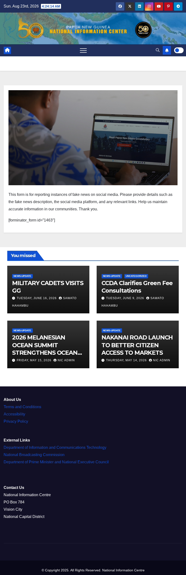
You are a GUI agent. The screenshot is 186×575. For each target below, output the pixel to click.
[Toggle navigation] (83, 50)
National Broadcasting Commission (34, 455)
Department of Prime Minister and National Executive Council (56, 462)
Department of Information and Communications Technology (55, 447)
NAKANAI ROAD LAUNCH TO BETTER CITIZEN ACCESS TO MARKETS (137, 345)
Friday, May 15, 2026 (34, 360)
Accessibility (14, 414)
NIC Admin (66, 360)
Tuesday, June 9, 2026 (125, 298)
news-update (22, 275)
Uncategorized (136, 275)
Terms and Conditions (22, 407)
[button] (158, 50)
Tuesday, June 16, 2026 (37, 298)
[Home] (7, 50)
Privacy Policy (16, 421)
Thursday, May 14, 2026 (127, 360)
